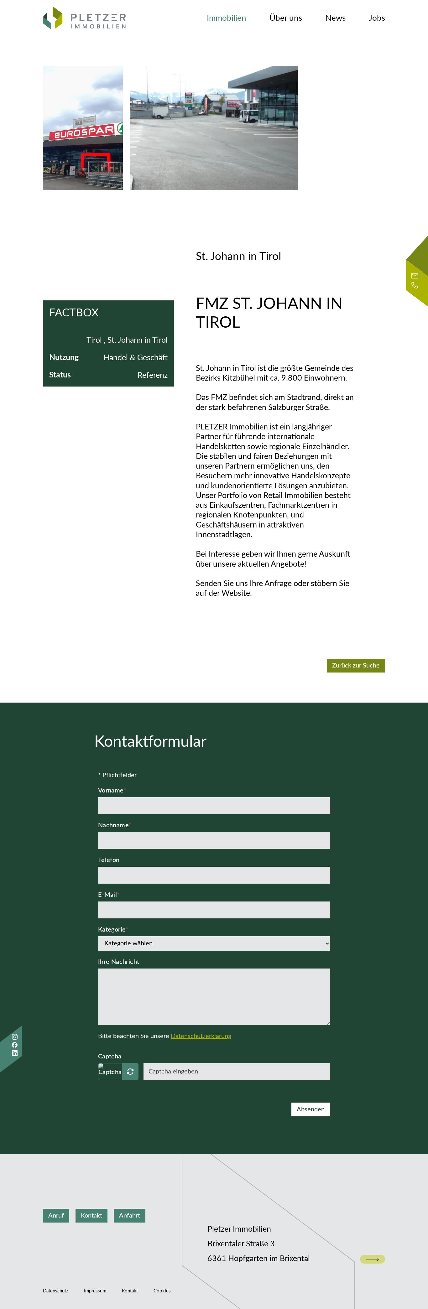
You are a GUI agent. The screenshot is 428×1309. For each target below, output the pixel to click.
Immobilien (226, 18)
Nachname (115, 825)
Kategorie (113, 930)
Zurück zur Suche (356, 665)
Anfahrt (129, 1216)
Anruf (56, 1216)
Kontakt (91, 1216)
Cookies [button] (162, 1291)
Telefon (109, 860)
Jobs (377, 18)
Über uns (285, 18)
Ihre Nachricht (118, 962)
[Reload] (130, 1071)
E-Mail (109, 895)
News (335, 18)
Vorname (112, 790)
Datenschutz (55, 1291)
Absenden (311, 1109)
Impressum (95, 1291)
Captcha (110, 1056)
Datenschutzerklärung (201, 1036)
